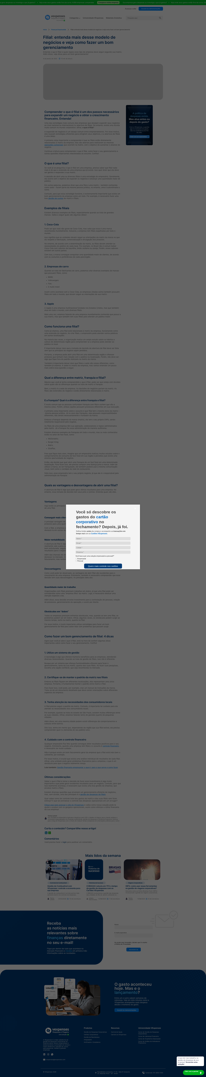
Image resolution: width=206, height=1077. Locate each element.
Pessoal (80, 561)
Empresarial (81, 558)
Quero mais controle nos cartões (103, 566)
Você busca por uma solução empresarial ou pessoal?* (95, 556)
